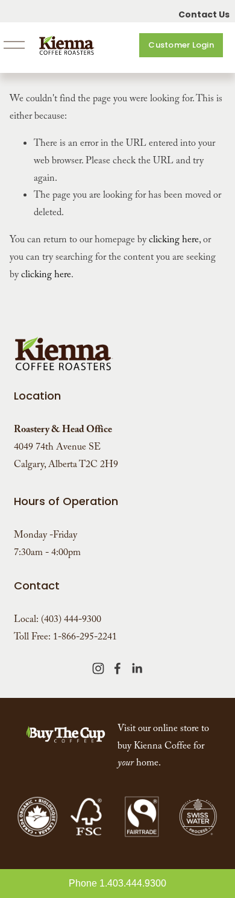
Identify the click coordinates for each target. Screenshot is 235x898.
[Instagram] (98, 668)
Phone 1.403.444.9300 (117, 883)
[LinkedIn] (137, 668)
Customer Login (181, 45)
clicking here (174, 241)
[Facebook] (117, 668)
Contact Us (204, 14)
